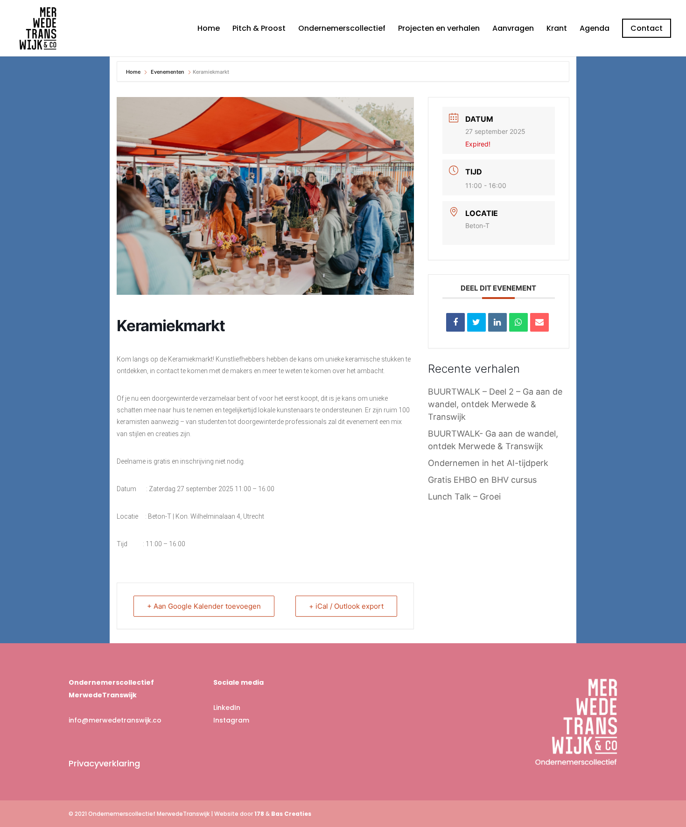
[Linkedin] (497, 322)
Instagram (231, 720)
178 (259, 814)
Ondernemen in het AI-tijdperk (488, 463)
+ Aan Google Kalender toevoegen (204, 606)
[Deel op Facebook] (455, 322)
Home (208, 29)
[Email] (539, 322)
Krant (556, 29)
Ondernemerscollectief (341, 29)
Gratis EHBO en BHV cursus (482, 480)
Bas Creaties (291, 814)
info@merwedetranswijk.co (115, 720)
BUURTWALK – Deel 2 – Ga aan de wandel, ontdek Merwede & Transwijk (495, 404)
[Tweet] (476, 322)
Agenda (594, 29)
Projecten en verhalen (439, 29)
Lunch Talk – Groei (464, 496)
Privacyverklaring (104, 763)
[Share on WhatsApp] (518, 322)
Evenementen (167, 72)
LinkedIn (226, 707)
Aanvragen (513, 29)
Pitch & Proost (259, 29)
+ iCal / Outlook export (346, 606)
